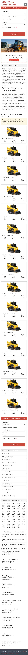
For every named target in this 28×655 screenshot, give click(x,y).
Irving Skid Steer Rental (7, 483)
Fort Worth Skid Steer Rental (8, 471)
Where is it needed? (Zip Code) (9, 27)
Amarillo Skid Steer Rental (7, 453)
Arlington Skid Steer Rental (7, 456)
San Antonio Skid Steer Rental (8, 495)
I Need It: (5, 22)
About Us (17, 653)
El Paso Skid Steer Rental (7, 468)
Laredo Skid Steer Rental (7, 486)
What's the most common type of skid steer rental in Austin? (14, 535)
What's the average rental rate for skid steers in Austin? (13, 544)
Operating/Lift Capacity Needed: (10, 16)
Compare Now (14, 60)
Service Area (11, 653)
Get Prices (13, 34)
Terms (1, 653)
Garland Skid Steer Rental (7, 474)
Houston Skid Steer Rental (7, 480)
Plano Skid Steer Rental (7, 492)
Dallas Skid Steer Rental (7, 465)
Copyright (6, 653)
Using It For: (5, 11)
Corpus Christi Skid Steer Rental (9, 462)
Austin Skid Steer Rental (7, 459)
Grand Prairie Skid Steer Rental (8, 477)
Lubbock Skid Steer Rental (7, 489)
